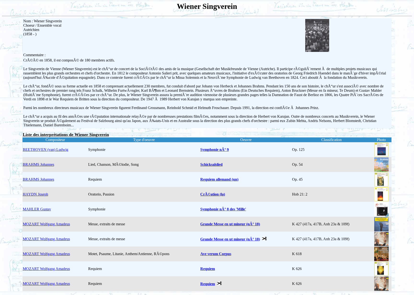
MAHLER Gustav (37, 209)
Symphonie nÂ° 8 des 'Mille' (223, 209)
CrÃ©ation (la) (212, 194)
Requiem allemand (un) (219, 179)
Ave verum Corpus (215, 254)
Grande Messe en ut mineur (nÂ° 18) (230, 224)
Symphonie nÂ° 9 (214, 150)
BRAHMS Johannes (38, 164)
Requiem (207, 269)
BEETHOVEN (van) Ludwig (45, 150)
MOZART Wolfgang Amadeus (46, 224)
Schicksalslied (211, 164)
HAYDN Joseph (35, 194)
